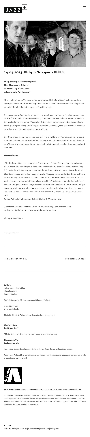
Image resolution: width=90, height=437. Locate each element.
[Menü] (83, 6)
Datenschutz (33, 429)
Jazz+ (16, 9)
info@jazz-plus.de (65, 349)
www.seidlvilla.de (11, 309)
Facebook (6, 423)
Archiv (16, 233)
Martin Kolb (11, 429)
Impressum (22, 429)
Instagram (12, 423)
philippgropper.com (13, 218)
